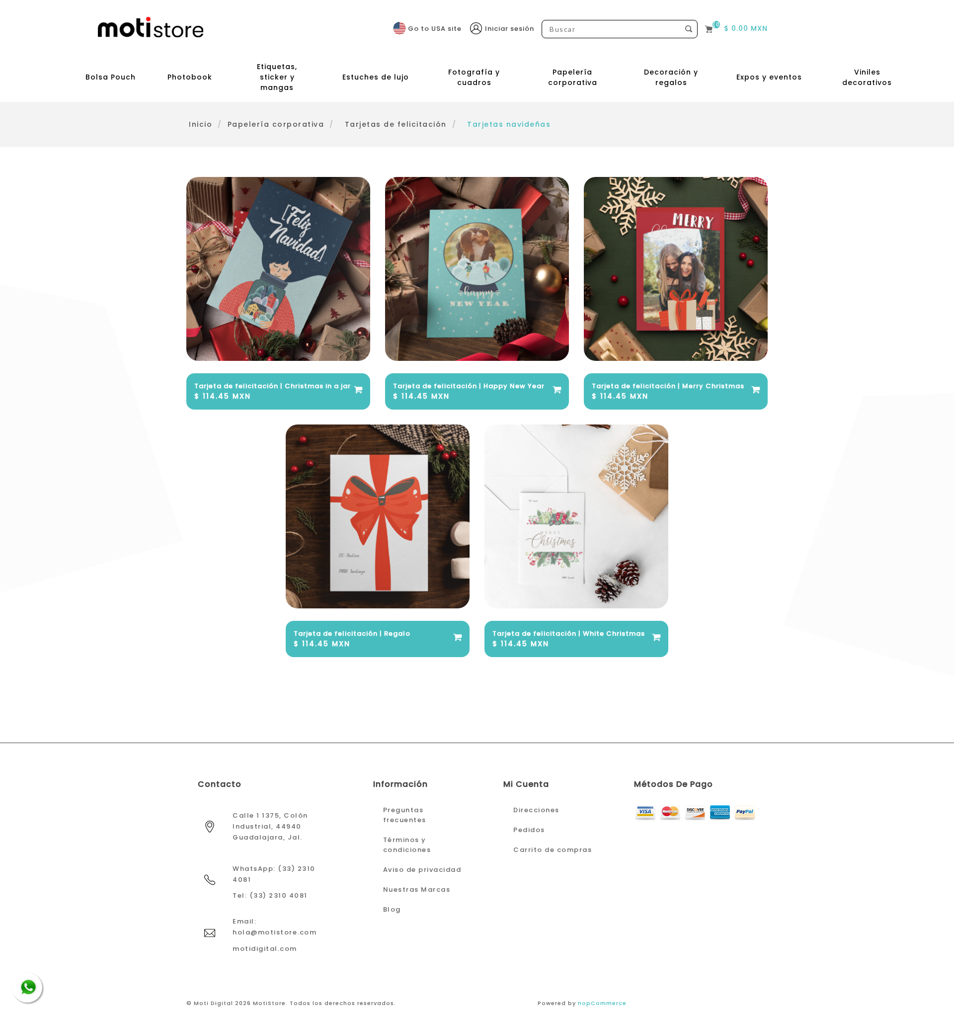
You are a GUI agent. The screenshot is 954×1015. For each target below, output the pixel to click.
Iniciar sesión (509, 28)
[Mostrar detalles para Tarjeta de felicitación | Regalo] (378, 516)
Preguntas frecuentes (404, 815)
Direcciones (536, 810)
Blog (392, 909)
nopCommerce (602, 1003)
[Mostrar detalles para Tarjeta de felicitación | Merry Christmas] (676, 269)
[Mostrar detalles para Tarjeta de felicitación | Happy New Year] (477, 269)
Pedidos (529, 830)
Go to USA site (435, 28)
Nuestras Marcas (417, 889)
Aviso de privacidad (422, 869)
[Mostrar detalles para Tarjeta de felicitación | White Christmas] (576, 516)
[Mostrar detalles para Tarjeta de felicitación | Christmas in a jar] (278, 269)
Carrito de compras (552, 849)
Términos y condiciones (407, 844)
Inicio (200, 124)
